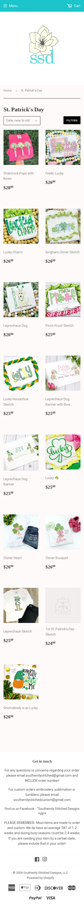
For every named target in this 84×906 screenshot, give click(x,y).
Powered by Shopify (40, 878)
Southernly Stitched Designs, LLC (45, 872)
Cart (77, 6)
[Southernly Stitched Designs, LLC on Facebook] (37, 860)
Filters (71, 120)
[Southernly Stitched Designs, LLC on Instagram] (44, 860)
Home (8, 90)
